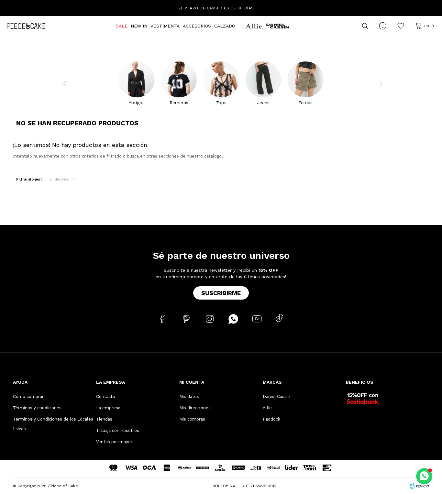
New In (139, 25)
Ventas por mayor (114, 441)
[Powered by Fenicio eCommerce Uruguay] (419, 486)
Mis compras (192, 419)
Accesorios (197, 25)
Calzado (224, 25)
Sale (121, 25)
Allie (267, 407)
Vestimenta (165, 25)
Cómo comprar (28, 396)
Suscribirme (221, 293)
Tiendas (104, 419)
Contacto (105, 396)
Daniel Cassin (276, 396)
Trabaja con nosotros (117, 430)
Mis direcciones (195, 407)
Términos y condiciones (37, 407)
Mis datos (189, 396)
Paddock (271, 419)
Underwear (60, 179)
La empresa (108, 407)
